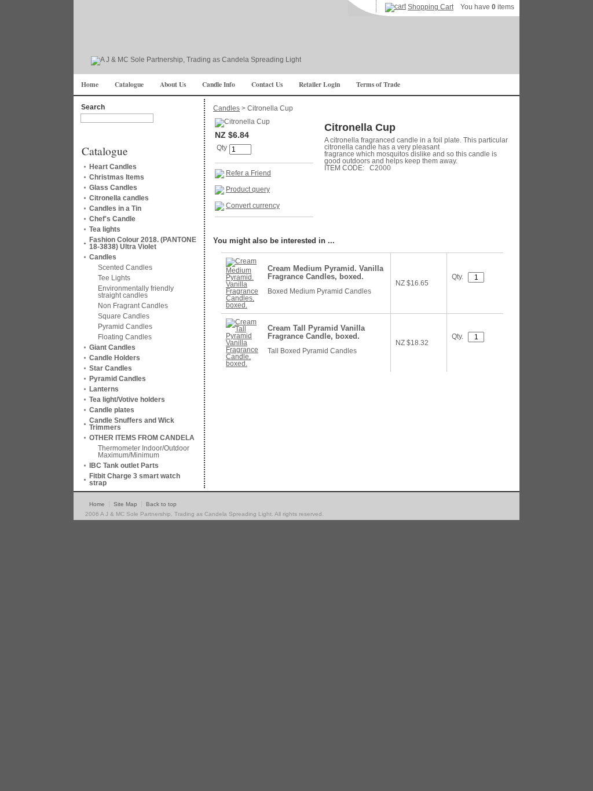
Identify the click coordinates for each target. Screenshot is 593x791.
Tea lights (104, 229)
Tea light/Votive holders (127, 399)
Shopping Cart (430, 6)
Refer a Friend (248, 173)
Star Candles (110, 368)
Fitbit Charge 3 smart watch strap (134, 479)
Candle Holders (114, 357)
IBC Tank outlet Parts (124, 465)
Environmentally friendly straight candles (136, 292)
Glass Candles (113, 187)
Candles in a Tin (115, 208)
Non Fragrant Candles (133, 305)
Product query (248, 189)
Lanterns (104, 389)
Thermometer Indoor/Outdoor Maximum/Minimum (143, 452)
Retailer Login (319, 84)
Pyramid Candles (125, 326)
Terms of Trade (378, 84)
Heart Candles (113, 166)
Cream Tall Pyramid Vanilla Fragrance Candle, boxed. (316, 332)
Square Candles (123, 316)
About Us (173, 84)
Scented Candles (125, 267)
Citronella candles (119, 198)
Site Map (125, 504)
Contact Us (267, 84)
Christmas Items (116, 177)
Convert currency (253, 205)
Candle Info (218, 84)
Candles (102, 257)
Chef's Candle (112, 218)
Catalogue (129, 84)
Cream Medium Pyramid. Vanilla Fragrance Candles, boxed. (325, 273)
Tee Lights (114, 277)
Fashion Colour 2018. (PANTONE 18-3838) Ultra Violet (142, 243)
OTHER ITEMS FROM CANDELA (142, 437)
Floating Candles (125, 337)
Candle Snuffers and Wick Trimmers (131, 424)
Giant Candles (112, 347)
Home (89, 84)
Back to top (161, 504)
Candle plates (111, 410)
